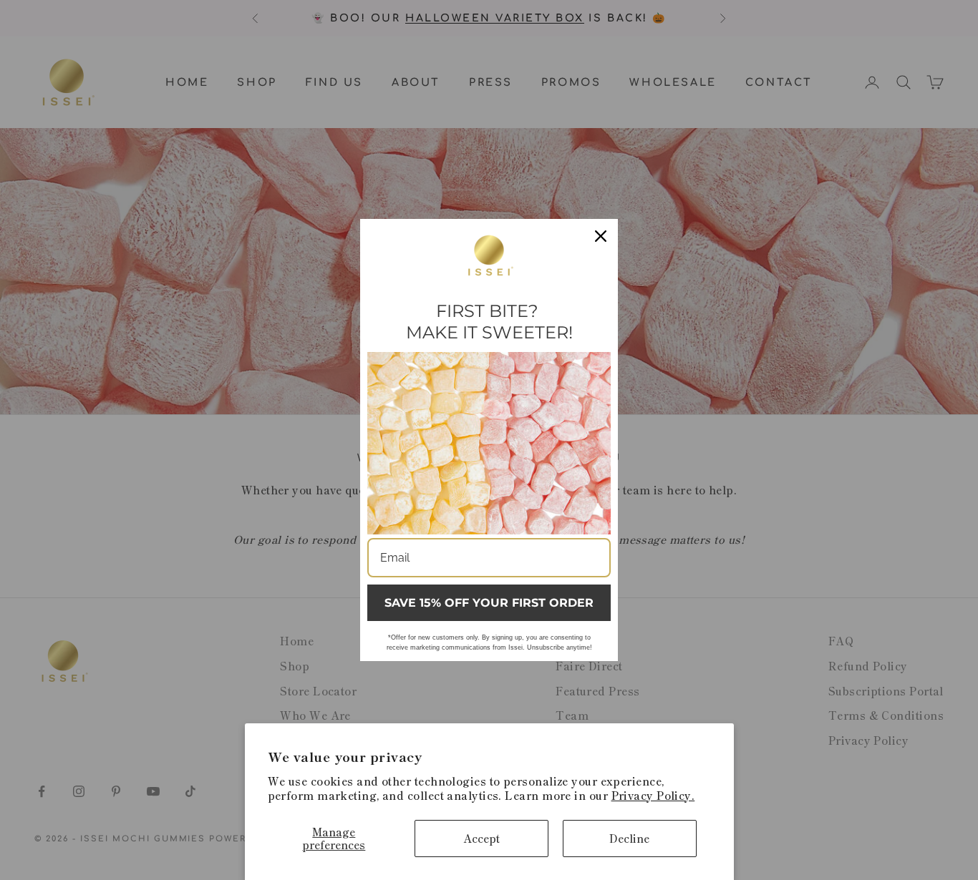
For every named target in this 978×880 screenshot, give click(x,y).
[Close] (601, 236)
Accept (481, 838)
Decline (629, 838)
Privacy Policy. (653, 795)
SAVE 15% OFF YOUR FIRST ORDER (489, 603)
